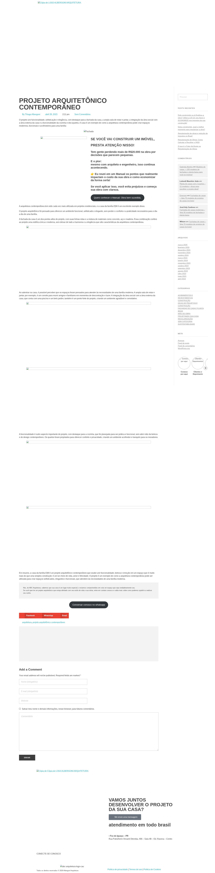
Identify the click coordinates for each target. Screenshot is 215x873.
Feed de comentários (186, 346)
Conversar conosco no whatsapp (88, 605)
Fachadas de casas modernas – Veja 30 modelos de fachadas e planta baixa (192, 212)
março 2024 (182, 258)
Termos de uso (135, 869)
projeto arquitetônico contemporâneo (49, 622)
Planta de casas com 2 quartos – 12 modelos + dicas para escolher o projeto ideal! (193, 186)
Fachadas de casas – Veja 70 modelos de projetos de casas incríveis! (193, 198)
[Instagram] (46, 861)
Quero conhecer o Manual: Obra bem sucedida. (117, 197)
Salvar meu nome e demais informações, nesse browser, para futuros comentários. (58, 709)
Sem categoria (185, 321)
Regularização (185, 319)
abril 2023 (182, 279)
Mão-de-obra (184, 314)
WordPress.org (184, 348)
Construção (184, 301)
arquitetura (27, 622)
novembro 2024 (184, 253)
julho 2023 (182, 274)
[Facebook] (40, 861)
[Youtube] (53, 861)
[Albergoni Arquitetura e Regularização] (93, 43)
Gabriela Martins (186, 167)
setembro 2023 (184, 268)
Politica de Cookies (152, 869)
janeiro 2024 (183, 260)
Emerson (183, 195)
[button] (28, 615)
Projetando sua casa (188, 316)
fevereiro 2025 (183, 247)
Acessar (181, 341)
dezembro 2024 (184, 250)
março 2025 (182, 245)
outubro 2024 (183, 255)
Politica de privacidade (118, 869)
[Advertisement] (89, 644)
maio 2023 (182, 276)
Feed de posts (183, 343)
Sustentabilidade (186, 324)
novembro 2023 (184, 263)
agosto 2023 (183, 271)
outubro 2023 (183, 266)
